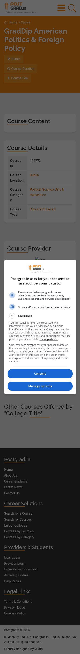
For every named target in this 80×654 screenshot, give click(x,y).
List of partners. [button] (49, 339)
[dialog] (40, 327)
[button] (40, 316)
